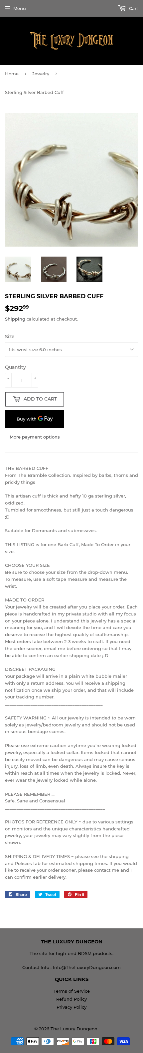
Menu (19, 8)
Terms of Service (72, 991)
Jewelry (40, 73)
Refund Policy (71, 999)
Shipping (15, 319)
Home (12, 73)
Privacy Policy (71, 1007)
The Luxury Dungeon (74, 1028)
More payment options (35, 437)
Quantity (15, 367)
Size (10, 337)
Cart (133, 8)
